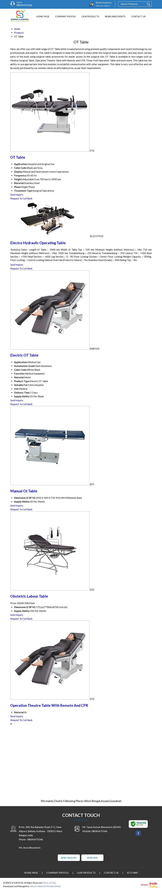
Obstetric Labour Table (29, 596)
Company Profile (65, 16)
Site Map (132, 872)
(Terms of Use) (49, 883)
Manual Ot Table (23, 491)
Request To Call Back (21, 198)
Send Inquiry (16, 194)
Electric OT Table (24, 355)
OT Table (17, 157)
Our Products (90, 16)
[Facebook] (138, 835)
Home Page (42, 16)
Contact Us (138, 16)
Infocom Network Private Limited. (45, 886)
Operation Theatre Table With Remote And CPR (49, 705)
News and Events (115, 16)
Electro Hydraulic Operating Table (38, 243)
